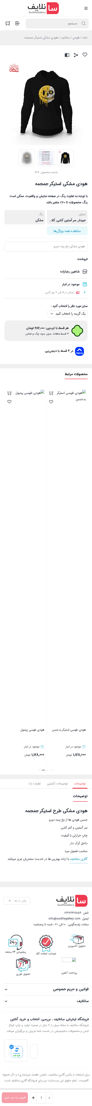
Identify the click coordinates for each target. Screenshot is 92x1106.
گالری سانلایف (79, 859)
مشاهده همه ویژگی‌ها (67, 231)
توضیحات (80, 783)
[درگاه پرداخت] (15, 1050)
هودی (76, 37)
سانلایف (65, 37)
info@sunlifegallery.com (64, 918)
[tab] (80, 783)
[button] (52, 770)
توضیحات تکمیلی (57, 783)
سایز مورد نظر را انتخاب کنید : (69, 306)
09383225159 (72, 913)
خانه (85, 37)
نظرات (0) (35, 783)
